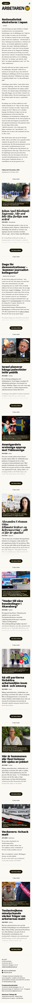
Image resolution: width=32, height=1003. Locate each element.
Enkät (10, 689)
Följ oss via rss (8, 972)
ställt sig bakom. (24, 311)
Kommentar (12, 222)
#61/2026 (5, 376)
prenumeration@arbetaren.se (13, 991)
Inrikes (10, 765)
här (28, 288)
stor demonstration (16, 301)
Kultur (10, 453)
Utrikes (5, 25)
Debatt (10, 610)
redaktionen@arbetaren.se (9, 967)
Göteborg (18, 290)
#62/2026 (5, 222)
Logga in (6, 3)
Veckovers (11, 838)
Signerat (10, 535)
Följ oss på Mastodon (10, 970)
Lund (11, 290)
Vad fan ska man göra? (9, 276)
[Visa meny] (29, 3)
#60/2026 (5, 922)
